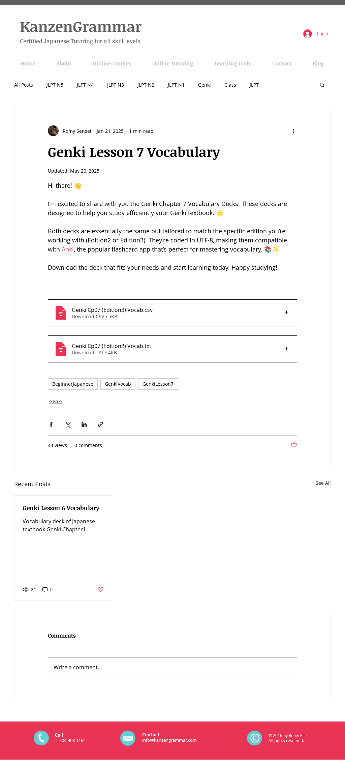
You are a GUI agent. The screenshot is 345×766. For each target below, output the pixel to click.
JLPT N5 (54, 85)
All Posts (23, 85)
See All (323, 483)
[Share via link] (100, 424)
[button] (322, 84)
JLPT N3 (115, 85)
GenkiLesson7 (158, 384)
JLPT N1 (176, 85)
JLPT (254, 85)
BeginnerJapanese (72, 384)
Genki (204, 85)
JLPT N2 (145, 85)
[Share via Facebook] (51, 424)
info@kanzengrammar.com (169, 740)
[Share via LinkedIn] (84, 424)
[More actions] (293, 131)
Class (230, 85)
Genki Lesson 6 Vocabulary (61, 508)
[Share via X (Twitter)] (67, 424)
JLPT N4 (85, 85)
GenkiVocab (118, 384)
